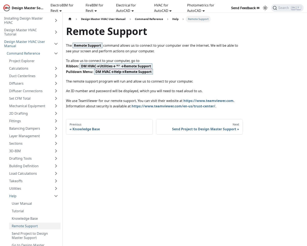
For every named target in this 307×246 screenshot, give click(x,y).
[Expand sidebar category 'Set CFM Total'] (56, 98)
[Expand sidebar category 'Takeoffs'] (56, 181)
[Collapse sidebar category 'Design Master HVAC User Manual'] (56, 43)
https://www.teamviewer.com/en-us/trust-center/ (173, 106)
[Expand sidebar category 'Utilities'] (56, 188)
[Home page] (70, 19)
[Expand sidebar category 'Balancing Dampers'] (56, 128)
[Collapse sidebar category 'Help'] (56, 196)
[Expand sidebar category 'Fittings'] (56, 121)
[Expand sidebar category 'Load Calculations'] (56, 173)
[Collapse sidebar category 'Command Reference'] (56, 53)
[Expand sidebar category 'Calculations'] (56, 68)
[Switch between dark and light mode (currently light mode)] (265, 8)
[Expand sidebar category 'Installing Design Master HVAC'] (56, 20)
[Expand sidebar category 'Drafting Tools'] (56, 158)
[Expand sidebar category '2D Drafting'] (56, 113)
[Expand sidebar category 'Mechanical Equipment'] (56, 106)
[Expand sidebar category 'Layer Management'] (56, 136)
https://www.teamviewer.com (208, 100)
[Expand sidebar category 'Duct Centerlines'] (56, 76)
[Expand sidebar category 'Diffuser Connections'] (56, 91)
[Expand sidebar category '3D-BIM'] (56, 151)
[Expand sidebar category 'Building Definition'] (56, 166)
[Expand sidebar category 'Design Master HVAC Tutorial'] (56, 32)
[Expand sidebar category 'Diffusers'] (56, 83)
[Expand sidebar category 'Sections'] (56, 143)
